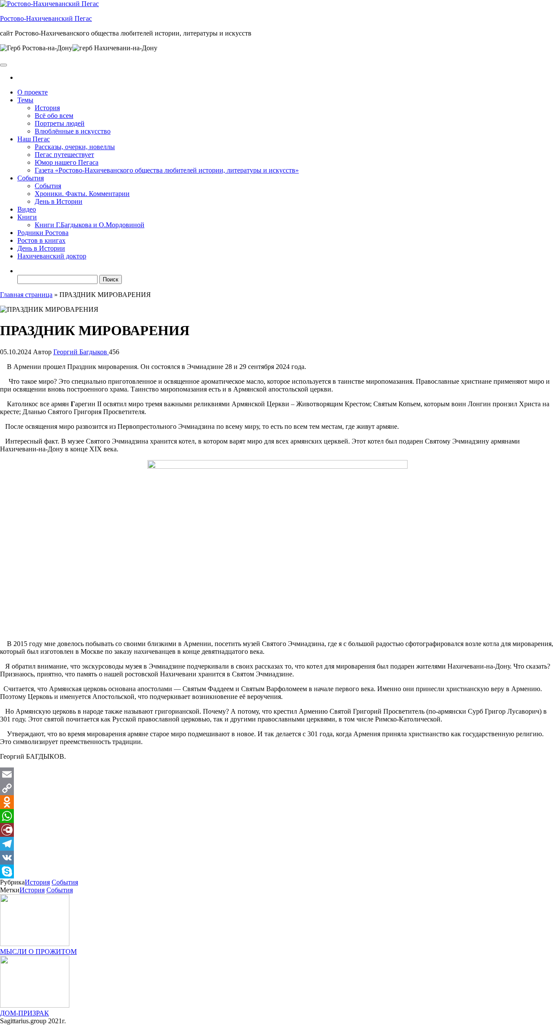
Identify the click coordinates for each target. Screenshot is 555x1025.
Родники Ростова (43, 232)
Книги (27, 217)
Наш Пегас (33, 139)
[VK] (277, 858)
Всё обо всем (54, 115)
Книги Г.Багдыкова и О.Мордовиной (89, 225)
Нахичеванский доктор (51, 256)
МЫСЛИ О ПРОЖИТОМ (38, 951)
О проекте (32, 92)
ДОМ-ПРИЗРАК (24, 1013)
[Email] (277, 774)
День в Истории (58, 201)
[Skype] (277, 871)
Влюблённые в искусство (73, 131)
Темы (25, 100)
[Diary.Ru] (277, 830)
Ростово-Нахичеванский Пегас (46, 18)
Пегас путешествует (64, 154)
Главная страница (26, 294)
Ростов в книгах (41, 240)
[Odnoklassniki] (277, 802)
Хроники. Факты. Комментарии (82, 193)
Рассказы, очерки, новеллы (75, 146)
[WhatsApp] (277, 816)
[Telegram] (277, 844)
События (30, 178)
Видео (26, 209)
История (47, 107)
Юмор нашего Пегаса (66, 162)
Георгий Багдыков (81, 352)
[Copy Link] (277, 788)
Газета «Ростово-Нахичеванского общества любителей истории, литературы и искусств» (167, 170)
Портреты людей (60, 123)
